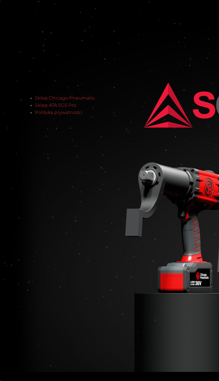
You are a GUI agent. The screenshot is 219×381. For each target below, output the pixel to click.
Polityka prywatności (59, 112)
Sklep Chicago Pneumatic (65, 98)
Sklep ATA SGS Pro (55, 105)
